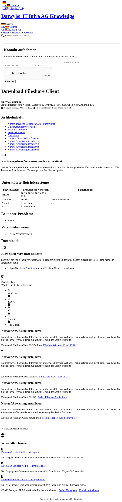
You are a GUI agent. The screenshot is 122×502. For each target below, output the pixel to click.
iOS (10, 310)
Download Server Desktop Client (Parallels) (23, 479)
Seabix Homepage (68, 490)
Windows (12, 293)
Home (6, 32)
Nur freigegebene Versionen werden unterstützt (31, 123)
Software (16, 32)
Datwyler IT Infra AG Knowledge (37, 16)
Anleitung (31, 268)
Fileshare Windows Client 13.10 (59, 345)
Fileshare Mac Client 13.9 (54, 376)
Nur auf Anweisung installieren (23, 141)
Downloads (13, 135)
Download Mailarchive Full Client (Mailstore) (24, 465)
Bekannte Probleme (17, 129)
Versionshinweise (16, 132)
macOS (11, 301)
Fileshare (28, 32)
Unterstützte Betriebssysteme (22, 126)
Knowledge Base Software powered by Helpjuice (61, 499)
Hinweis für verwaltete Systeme (24, 138)
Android (12, 319)
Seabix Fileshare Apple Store (52, 397)
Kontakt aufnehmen (89, 490)
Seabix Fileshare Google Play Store (60, 417)
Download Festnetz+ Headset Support (20, 452)
